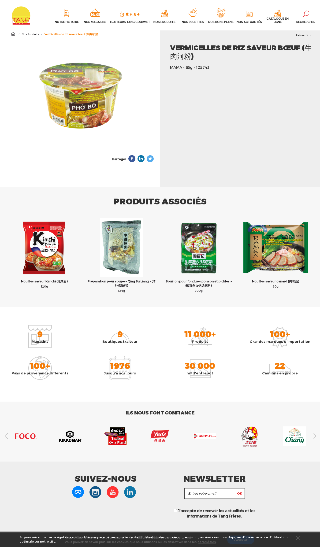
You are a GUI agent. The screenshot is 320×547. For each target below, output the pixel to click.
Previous (6, 436)
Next (314, 436)
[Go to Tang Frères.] (13, 34)
